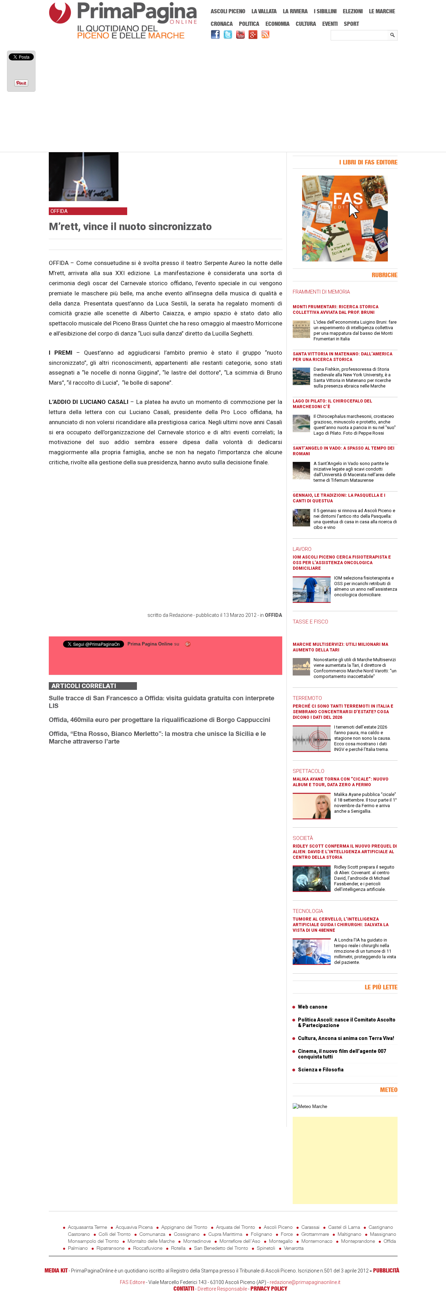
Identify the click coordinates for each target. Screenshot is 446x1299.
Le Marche (382, 11)
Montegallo (281, 1241)
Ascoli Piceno (228, 11)
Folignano (261, 1234)
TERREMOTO (307, 698)
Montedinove (197, 1241)
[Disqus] (165, 838)
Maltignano (349, 1234)
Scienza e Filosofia (321, 1069)
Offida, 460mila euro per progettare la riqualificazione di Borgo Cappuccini (159, 719)
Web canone (313, 1007)
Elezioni (353, 11)
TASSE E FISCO (310, 622)
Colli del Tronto (115, 1234)
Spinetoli (266, 1248)
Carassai (310, 1227)
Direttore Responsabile (222, 1289)
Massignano (383, 1234)
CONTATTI (184, 1288)
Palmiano (78, 1248)
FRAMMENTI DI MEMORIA (321, 292)
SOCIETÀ (303, 838)
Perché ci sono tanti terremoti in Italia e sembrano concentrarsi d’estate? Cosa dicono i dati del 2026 (343, 712)
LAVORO (302, 549)
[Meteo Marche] (310, 1106)
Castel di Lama (344, 1227)
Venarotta (293, 1248)
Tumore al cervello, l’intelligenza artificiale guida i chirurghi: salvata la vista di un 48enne (341, 925)
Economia (278, 23)
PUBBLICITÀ (386, 1270)
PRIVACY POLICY (269, 1288)
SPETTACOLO (308, 771)
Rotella (178, 1248)
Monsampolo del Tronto (93, 1241)
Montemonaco (316, 1241)
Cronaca (222, 23)
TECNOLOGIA (308, 911)
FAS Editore (132, 1282)
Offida (273, 615)
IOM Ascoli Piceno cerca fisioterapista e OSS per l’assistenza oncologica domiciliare (342, 563)
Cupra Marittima (225, 1234)
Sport (351, 23)
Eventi (330, 23)
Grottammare (315, 1234)
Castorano (79, 1234)
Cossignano (187, 1234)
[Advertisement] (223, 97)
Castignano (381, 1227)
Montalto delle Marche (151, 1241)
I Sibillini (325, 11)
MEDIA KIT (56, 1270)
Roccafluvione (147, 1248)
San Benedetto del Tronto (221, 1248)
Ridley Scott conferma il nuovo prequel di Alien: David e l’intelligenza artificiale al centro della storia (345, 852)
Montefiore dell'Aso (240, 1241)
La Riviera (295, 11)
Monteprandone (358, 1241)
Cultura (306, 23)
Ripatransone (110, 1248)
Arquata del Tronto (235, 1227)
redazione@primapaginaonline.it (305, 1282)
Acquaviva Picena (134, 1227)
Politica (249, 23)
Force (287, 1234)
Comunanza (152, 1234)
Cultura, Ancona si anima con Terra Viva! (346, 1038)
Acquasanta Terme (87, 1227)
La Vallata (264, 11)
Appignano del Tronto (184, 1227)
